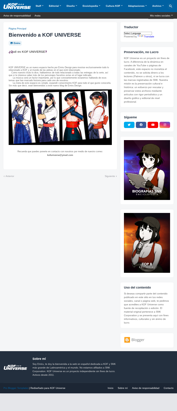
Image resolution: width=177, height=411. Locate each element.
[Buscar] (171, 6)
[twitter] (129, 125)
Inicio (110, 388)
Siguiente (110, 176)
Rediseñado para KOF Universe (47, 388)
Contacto (169, 388)
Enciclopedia (90, 5)
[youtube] (153, 125)
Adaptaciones (136, 5)
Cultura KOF (113, 5)
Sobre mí (123, 388)
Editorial (54, 5)
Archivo (156, 5)
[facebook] (141, 125)
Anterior (10, 176)
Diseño (71, 5)
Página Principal (17, 28)
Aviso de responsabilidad (17, 15)
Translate (149, 36)
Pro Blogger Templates (15, 388)
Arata (37, 15)
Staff (38, 5)
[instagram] (165, 125)
